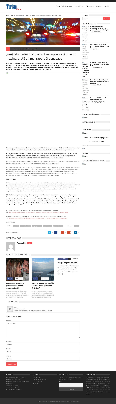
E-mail (8, 349)
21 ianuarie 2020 (16, 49)
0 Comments (19, 279)
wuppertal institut (58, 226)
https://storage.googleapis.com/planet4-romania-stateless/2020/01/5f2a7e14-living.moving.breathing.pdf (38, 218)
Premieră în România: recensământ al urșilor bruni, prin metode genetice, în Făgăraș (99, 28)
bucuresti (16, 226)
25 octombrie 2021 (97, 32)
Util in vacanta (90, 6)
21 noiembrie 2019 (97, 67)
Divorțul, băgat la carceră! (67, 262)
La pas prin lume (79, 6)
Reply (24, 309)
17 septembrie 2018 (97, 103)
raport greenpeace (37, 226)
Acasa (58, 6)
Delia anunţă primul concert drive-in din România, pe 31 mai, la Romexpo (99, 46)
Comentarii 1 (26, 49)
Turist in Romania (66, 6)
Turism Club (34, 49)
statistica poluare (47, 226)
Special (107, 6)
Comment (9, 320)
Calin (15, 307)
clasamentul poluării (26, 226)
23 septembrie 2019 (97, 85)
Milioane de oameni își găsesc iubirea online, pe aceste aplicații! (15, 285)
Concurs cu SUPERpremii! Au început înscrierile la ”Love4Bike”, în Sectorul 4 (98, 99)
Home (7, 15)
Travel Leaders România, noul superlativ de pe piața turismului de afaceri (99, 81)
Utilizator (9, 341)
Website (8, 356)
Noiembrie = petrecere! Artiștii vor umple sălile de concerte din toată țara (99, 64)
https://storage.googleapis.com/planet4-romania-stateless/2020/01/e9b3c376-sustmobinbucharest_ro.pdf (38, 213)
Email (60, 382)
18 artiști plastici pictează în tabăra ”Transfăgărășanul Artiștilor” (43, 285)
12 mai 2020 (95, 50)
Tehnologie (99, 6)
